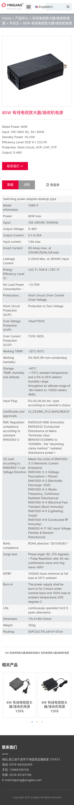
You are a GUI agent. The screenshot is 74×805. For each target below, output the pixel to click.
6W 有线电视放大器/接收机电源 (19, 704)
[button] (28, 7)
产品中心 (21, 18)
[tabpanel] (19, 695)
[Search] (68, 6)
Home (6, 18)
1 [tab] (32, 722)
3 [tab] (42, 722)
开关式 (14, 23)
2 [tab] (37, 722)
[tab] (10, 184)
